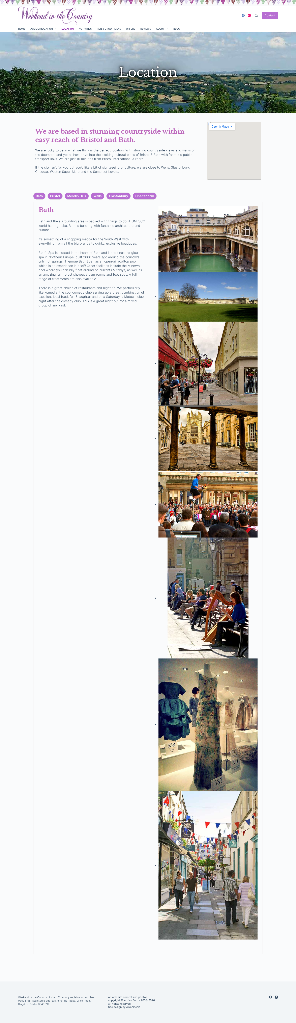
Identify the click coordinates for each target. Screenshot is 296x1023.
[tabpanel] (148, 578)
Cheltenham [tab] (144, 196)
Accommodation (41, 28)
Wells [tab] (97, 196)
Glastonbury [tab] (118, 196)
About (160, 28)
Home (21, 28)
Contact (270, 15)
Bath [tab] (39, 196)
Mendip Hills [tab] (76, 196)
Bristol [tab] (55, 196)
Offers (130, 28)
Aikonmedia (133, 1006)
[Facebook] (243, 15)
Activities (85, 28)
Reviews (145, 28)
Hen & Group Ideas (109, 28)
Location (67, 28)
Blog (176, 28)
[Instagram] (249, 15)
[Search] (256, 15)
